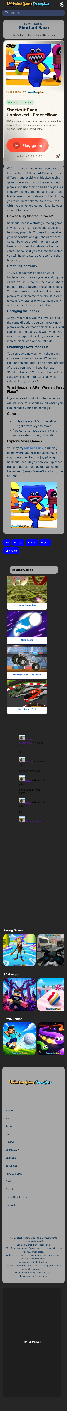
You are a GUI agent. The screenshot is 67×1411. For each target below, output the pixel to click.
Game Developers (16, 1197)
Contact (10, 1205)
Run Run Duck (33, 448)
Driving (10, 1141)
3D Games (10, 974)
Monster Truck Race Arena (27, 674)
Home (9, 1110)
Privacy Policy (14, 1173)
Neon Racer (27, 639)
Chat (8, 1181)
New (8, 1118)
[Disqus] (33, 778)
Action (9, 1126)
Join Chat (32, 1342)
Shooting (11, 1157)
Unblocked (11, 550)
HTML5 (32, 542)
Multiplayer (12, 1149)
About (9, 1189)
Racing (44, 542)
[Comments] (53, 35)
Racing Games (13, 930)
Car (8, 1134)
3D (7, 542)
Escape (18, 542)
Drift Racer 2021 (27, 709)
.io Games (11, 1165)
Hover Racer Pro (26, 605)
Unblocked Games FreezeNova (32, 35)
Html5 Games (12, 1019)
